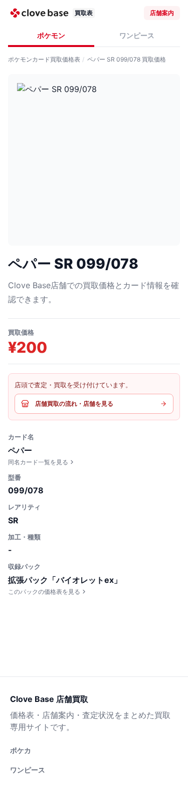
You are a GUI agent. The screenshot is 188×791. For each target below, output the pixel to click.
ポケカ (20, 750)
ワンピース (136, 35)
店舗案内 (162, 13)
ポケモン (51, 35)
